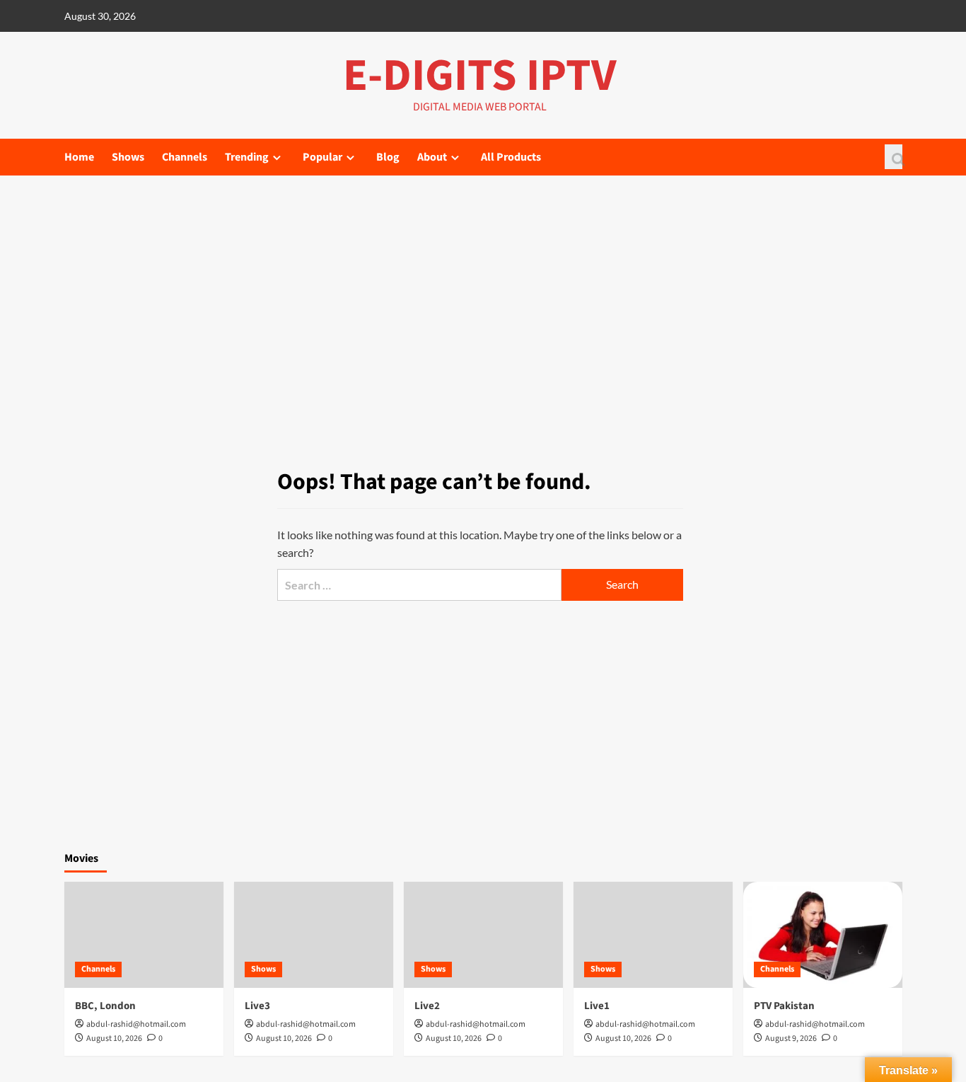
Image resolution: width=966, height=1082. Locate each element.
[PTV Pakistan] (822, 935)
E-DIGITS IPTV (480, 75)
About (432, 157)
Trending (247, 157)
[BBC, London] (143, 935)
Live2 (427, 1005)
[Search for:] (419, 585)
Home (79, 157)
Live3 (257, 1005)
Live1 (597, 1005)
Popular (322, 157)
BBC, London (105, 1005)
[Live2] (483, 935)
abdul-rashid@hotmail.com (136, 1024)
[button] (893, 156)
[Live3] (313, 935)
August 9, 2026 (791, 1038)
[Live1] (653, 935)
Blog (388, 157)
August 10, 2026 (114, 1038)
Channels (184, 157)
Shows (128, 157)
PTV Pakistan (784, 1005)
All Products (511, 157)
